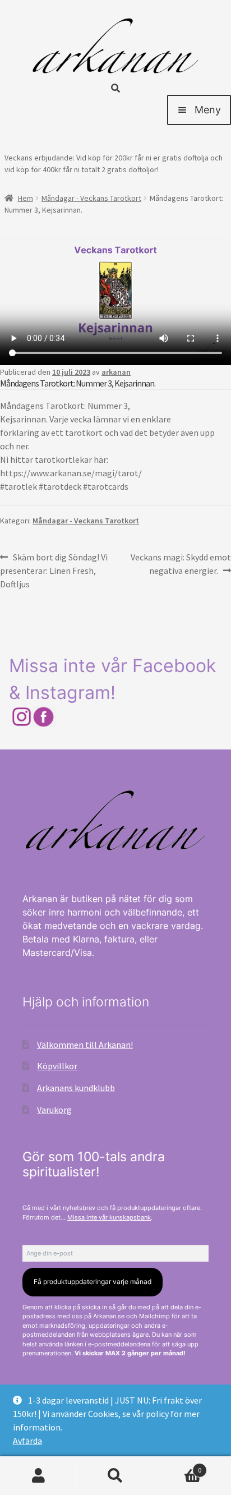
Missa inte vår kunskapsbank (109, 1217)
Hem (25, 198)
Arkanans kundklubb (76, 1087)
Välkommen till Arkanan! (85, 1044)
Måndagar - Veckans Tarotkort (91, 198)
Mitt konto (38, 1476)
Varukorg (54, 1109)
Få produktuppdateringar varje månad (92, 1281)
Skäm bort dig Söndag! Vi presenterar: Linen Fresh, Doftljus (54, 570)
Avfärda (27, 1440)
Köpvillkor (57, 1065)
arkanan (116, 372)
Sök (115, 1476)
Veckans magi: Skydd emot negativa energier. (180, 563)
